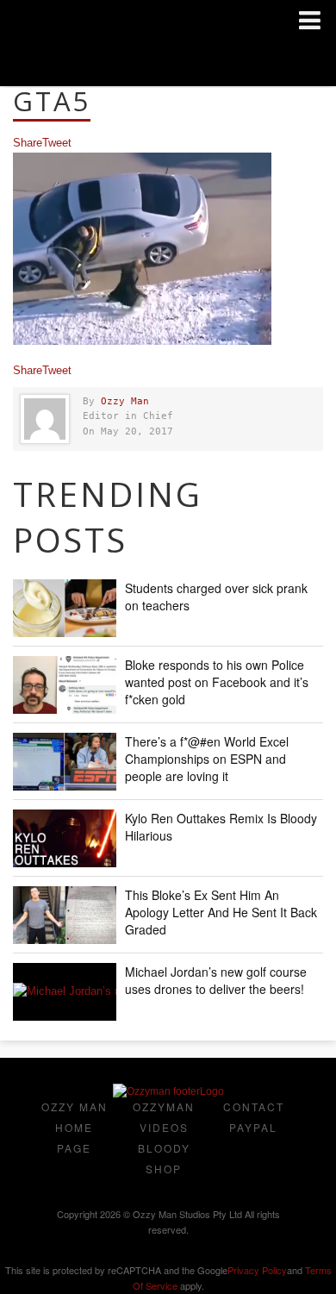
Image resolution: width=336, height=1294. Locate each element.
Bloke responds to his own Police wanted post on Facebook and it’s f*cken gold (216, 682)
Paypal (253, 1127)
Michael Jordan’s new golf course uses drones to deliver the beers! (216, 980)
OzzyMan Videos (164, 1117)
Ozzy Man (125, 401)
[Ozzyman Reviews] (168, 1091)
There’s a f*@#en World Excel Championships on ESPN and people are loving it (207, 759)
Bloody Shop (164, 1158)
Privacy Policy (257, 1270)
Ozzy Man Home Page (74, 1127)
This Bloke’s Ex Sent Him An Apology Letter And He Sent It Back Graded (221, 912)
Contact (253, 1106)
